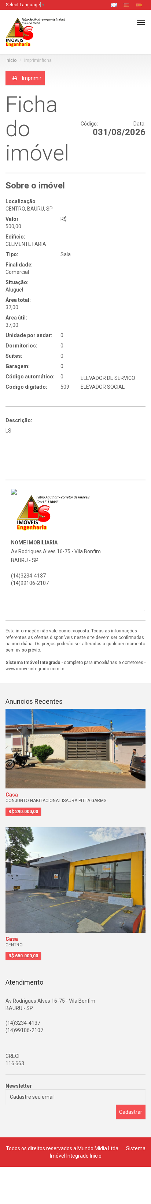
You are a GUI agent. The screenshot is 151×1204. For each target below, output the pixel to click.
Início (10, 60)
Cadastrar (130, 1112)
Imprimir (31, 78)
